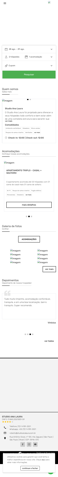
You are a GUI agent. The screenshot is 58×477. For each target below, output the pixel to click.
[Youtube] (35, 444)
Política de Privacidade (46, 453)
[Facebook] (22, 444)
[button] (27, 99)
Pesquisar (29, 74)
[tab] (29, 239)
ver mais (49, 269)
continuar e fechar (30, 468)
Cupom (12, 65)
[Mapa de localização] (29, 385)
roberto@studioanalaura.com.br (23, 433)
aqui (43, 460)
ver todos (49, 341)
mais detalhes (33, 204)
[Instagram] (29, 444)
